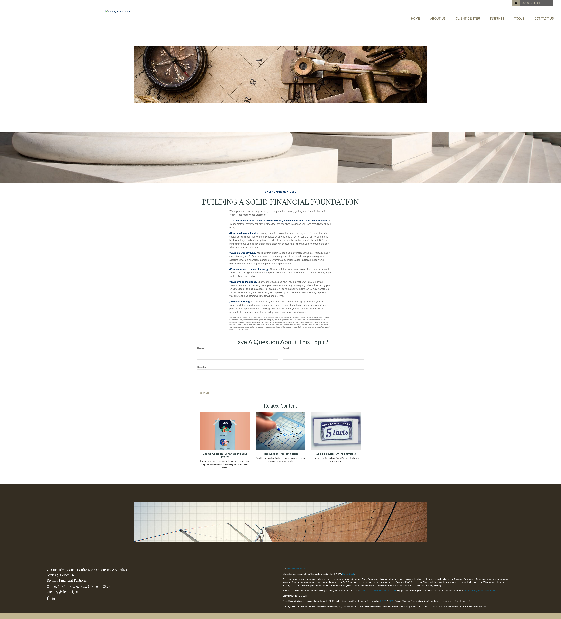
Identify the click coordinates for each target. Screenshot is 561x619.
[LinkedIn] (54, 598)
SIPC (391, 601)
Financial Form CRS (296, 568)
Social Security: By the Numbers (336, 453)
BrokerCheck (348, 573)
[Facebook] (49, 598)
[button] (438, 18)
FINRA (383, 601)
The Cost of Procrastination (280, 453)
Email (286, 348)
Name (200, 348)
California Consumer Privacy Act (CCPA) (378, 590)
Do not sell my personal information (480, 590)
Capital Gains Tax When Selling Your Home (225, 455)
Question (202, 367)
